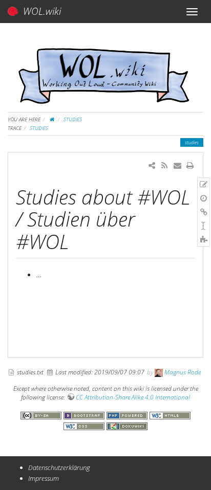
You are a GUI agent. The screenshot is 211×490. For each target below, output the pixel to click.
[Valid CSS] (85, 425)
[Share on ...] (152, 165)
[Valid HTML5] (170, 414)
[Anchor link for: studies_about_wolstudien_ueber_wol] (79, 240)
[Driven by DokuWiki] (127, 425)
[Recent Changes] (164, 165)
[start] (52, 119)
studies (73, 119)
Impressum (43, 478)
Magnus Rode (182, 372)
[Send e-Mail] (177, 165)
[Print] (190, 165)
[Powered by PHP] (128, 414)
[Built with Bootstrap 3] (85, 414)
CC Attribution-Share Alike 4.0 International (133, 397)
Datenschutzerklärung (59, 467)
